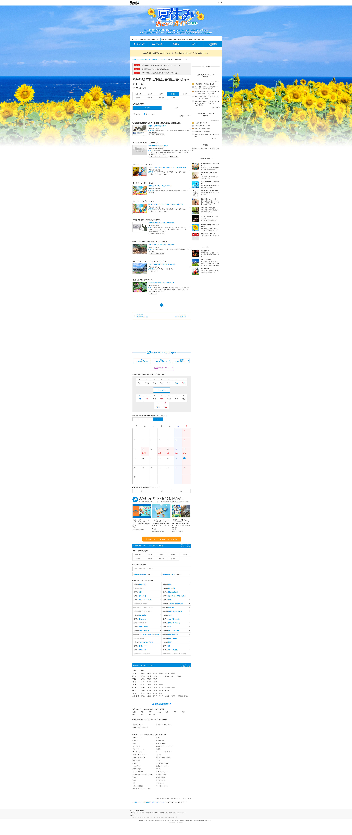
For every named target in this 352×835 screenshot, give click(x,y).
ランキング (143, 574)
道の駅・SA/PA (160, 780)
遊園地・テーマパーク (162, 766)
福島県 (173, 673)
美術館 (134, 780)
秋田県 (161, 673)
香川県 (143, 693)
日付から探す (140, 44)
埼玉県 (161, 676)
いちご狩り (142, 812)
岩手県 (155, 673)
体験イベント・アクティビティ (165, 746)
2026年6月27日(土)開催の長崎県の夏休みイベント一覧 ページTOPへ (173, 798)
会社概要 (196, 820)
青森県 (149, 673)
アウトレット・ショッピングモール (142, 774)
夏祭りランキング (137, 724)
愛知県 (143, 684)
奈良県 (161, 687)
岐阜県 (149, 684)
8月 (181, 491)
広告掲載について (188, 820)
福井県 (155, 682)
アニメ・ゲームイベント (139, 754)
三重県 (155, 684)
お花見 (147, 812)
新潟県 (155, 679)
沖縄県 (173, 98)
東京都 (143, 676)
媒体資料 (182, 820)
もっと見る (215, 107)
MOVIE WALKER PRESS (162, 817)
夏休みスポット (136, 763)
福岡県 (150, 94)
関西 (183, 39)
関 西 (134, 687)
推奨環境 (157, 820)
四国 (195, 39)
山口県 (155, 690)
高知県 (161, 693)
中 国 (134, 690)
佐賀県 (161, 94)
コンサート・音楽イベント (164, 752)
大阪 (187, 39)
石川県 (143, 682)
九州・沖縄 (201, 39)
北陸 (179, 39)
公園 (133, 783)
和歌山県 (167, 687)
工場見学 (135, 777)
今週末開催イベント (213, 45)
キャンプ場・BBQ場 (162, 763)
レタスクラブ (133, 817)
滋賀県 (173, 687)
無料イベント (136, 746)
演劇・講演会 (136, 760)
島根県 (167, 690)
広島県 (143, 690)
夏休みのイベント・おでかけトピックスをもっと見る (161, 539)
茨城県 (179, 676)
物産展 (158, 749)
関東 (162, 39)
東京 (166, 39)
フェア (158, 760)
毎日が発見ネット (172, 817)
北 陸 (134, 682)
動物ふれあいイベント (138, 757)
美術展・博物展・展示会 (163, 757)
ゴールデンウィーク (154, 812)
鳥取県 (161, 690)
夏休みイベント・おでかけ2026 (141, 39)
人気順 (176, 108)
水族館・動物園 (136, 769)
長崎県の (140, 584)
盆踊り (134, 743)
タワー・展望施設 (137, 786)
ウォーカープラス (134, 812)
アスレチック (160, 783)
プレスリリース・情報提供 (172, 820)
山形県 (167, 673)
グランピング (136, 766)
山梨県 (143, 679)
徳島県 (155, 693)
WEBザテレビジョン (151, 817)
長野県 (149, 679)
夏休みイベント (136, 737)
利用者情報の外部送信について (205, 820)
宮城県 (143, 673)
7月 (162, 491)
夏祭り (177, 44)
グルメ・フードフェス (138, 749)
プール (195, 44)
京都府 (149, 687)
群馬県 (167, 676)
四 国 (134, 693)
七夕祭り (135, 740)
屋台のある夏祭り (161, 743)
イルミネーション (181, 812)
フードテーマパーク (162, 786)
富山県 (149, 682)
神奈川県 (149, 676)
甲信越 (170, 39)
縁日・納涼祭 (160, 740)
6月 (142, 491)
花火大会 (162, 812)
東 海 (134, 684)
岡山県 (149, 690)
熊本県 (185, 94)
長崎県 (173, 555)
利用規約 (141, 820)
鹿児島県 (161, 98)
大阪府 (143, 687)
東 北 (134, 673)
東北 (158, 39)
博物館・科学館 (160, 777)
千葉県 (155, 676)
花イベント (159, 754)
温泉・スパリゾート (162, 772)
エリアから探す (158, 44)
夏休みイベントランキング (164, 724)
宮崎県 (150, 98)
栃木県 (173, 676)
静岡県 (161, 684)
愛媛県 (149, 693)
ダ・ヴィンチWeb (141, 817)
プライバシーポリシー (149, 820)
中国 (190, 39)
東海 (175, 39)
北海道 (154, 39)
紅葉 (175, 812)
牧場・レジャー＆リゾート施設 (141, 789)
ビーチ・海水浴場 (137, 772)
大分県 (138, 98)
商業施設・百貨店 (161, 774)
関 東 (134, 676)
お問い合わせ (163, 820)
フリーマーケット (137, 752)
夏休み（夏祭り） (169, 812)
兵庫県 (155, 687)
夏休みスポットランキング (140, 727)
